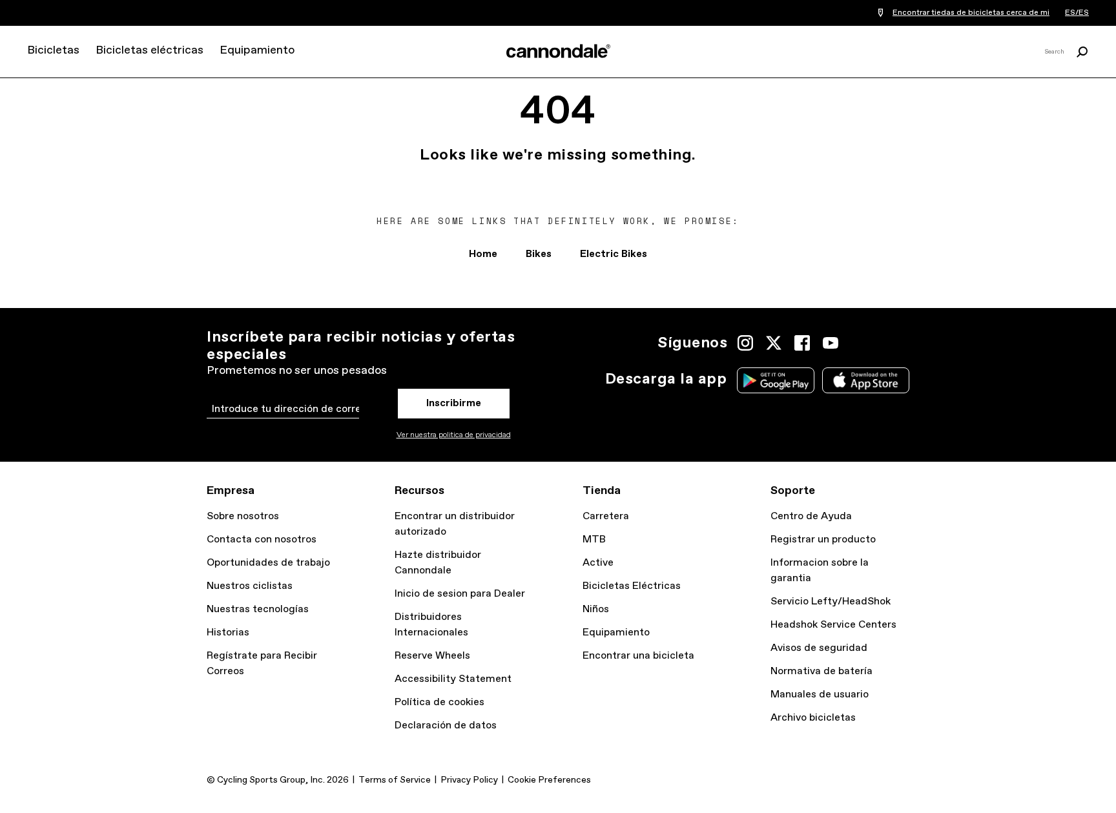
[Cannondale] (558, 51)
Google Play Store (775, 380)
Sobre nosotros (243, 516)
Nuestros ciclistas (250, 586)
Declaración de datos (446, 725)
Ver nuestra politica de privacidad (454, 435)
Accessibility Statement (453, 679)
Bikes (539, 254)
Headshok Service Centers (833, 625)
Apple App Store (865, 380)
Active (598, 563)
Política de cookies (439, 702)
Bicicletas (53, 50)
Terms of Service (394, 780)
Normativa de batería (821, 671)
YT (830, 343)
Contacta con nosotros (261, 539)
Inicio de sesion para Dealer (460, 594)
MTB (594, 539)
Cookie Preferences (549, 780)
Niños (596, 609)
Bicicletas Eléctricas (632, 586)
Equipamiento (257, 50)
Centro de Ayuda (811, 516)
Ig (745, 343)
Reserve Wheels (432, 656)
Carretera (606, 516)
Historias (228, 632)
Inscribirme (453, 403)
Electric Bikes (613, 254)
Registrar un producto (823, 539)
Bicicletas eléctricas (149, 50)
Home (483, 254)
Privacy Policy (469, 780)
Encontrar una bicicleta (638, 656)
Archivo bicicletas (813, 718)
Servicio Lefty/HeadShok (830, 601)
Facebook (802, 343)
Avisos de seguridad (818, 648)
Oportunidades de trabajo (268, 563)
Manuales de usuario (819, 694)
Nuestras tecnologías (258, 609)
